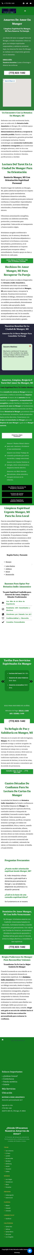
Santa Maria (9, 1232)
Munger (8, 562)
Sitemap (17, 1252)
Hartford (8, 1219)
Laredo (8, 1156)
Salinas (8, 1229)
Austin (8, 1166)
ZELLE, (21, 711)
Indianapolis (10, 1195)
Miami (8, 1205)
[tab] (17, 435)
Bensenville (10, 574)
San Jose (8, 1234)
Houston (8, 1169)
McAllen (8, 1161)
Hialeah (8, 1208)
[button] (25, 11)
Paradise (8, 1187)
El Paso (8, 1153)
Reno (7, 1184)
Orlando (8, 1211)
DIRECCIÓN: (7, 60)
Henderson (9, 1182)
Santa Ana (9, 1226)
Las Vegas (9, 1179)
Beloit (8, 572)
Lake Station (10, 566)
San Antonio (9, 1151)
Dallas (8, 1171)
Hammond (9, 1198)
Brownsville (9, 1158)
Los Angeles (9, 1237)
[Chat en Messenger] (29, 1250)
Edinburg (9, 1164)
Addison (9, 569)
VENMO (16, 713)
